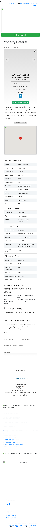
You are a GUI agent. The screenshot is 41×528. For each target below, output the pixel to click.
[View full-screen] (35, 51)
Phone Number (25, 339)
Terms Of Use (11, 518)
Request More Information (20, 102)
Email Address (8, 339)
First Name (7, 333)
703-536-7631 (12, 3)
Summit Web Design (30, 525)
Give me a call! (20, 35)
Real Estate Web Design (16, 525)
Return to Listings (11, 47)
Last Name (24, 333)
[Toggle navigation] (37, 20)
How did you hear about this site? (14, 345)
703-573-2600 (10, 440)
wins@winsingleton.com (28, 3)
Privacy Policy (11, 515)
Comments (7, 352)
